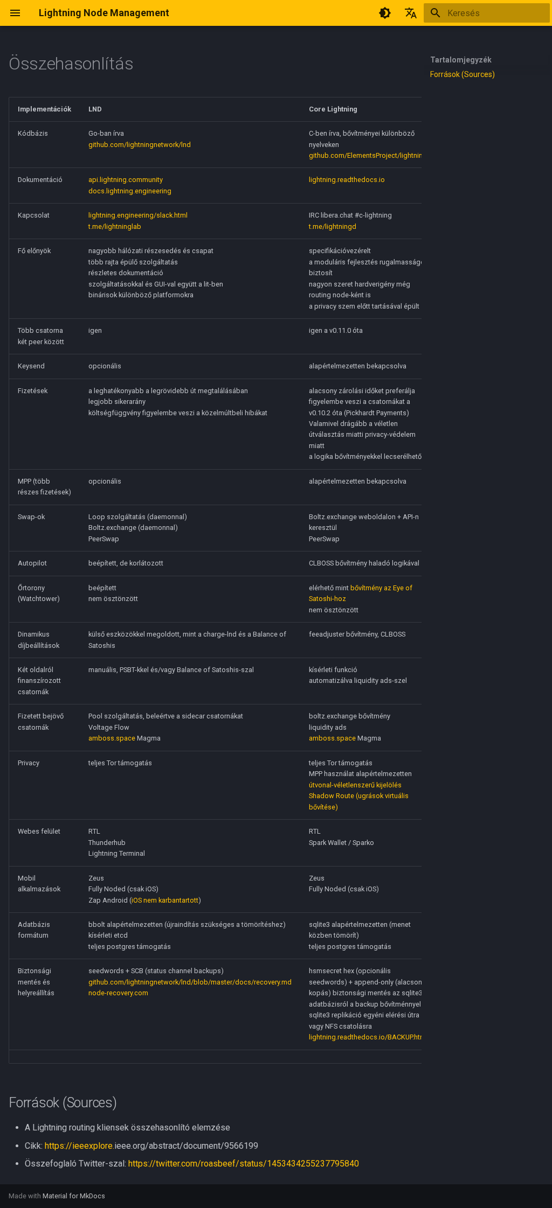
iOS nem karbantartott (165, 900)
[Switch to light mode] (385, 13)
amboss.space (111, 738)
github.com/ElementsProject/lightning (368, 155)
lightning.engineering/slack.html (138, 215)
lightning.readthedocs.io (347, 180)
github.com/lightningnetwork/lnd (139, 145)
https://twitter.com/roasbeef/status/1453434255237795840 (243, 1163)
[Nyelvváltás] (411, 13)
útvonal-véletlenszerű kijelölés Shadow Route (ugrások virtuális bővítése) (359, 796)
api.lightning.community (125, 180)
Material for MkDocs (74, 1196)
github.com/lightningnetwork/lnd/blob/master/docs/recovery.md (190, 982)
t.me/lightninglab (114, 226)
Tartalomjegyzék (461, 59)
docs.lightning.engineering (129, 191)
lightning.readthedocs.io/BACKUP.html (368, 1037)
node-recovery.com (118, 993)
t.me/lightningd (332, 226)
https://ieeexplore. (79, 1146)
